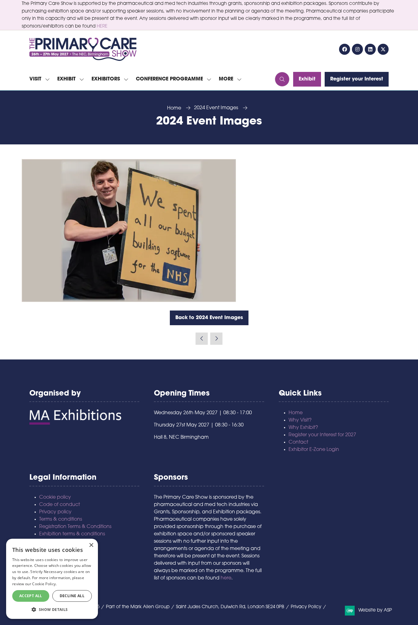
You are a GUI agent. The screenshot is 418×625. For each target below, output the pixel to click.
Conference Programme (169, 79)
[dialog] (52, 579)
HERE (102, 26)
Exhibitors (105, 79)
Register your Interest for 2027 (322, 435)
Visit (35, 79)
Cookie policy (55, 497)
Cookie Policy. (44, 583)
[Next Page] (216, 339)
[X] (383, 49)
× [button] (91, 545)
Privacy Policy (306, 607)
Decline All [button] (72, 595)
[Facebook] (344, 49)
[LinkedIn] (370, 49)
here (226, 578)
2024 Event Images (216, 108)
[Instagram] (357, 49)
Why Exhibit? (303, 427)
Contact (298, 442)
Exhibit (66, 79)
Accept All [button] (30, 595)
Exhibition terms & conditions (72, 534)
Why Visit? (300, 420)
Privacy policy (55, 512)
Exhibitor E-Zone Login (314, 449)
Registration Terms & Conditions (75, 526)
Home (174, 108)
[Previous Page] (202, 339)
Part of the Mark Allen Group (138, 607)
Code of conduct (59, 504)
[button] (228, 79)
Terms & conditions (60, 519)
